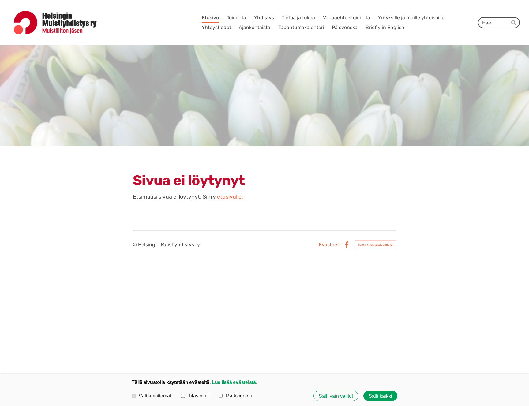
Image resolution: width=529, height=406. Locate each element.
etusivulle (229, 196)
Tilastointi (198, 395)
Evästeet (329, 244)
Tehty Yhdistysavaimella (375, 245)
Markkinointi (239, 395)
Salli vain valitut (336, 396)
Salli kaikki (380, 396)
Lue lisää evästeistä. (234, 382)
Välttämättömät (155, 395)
